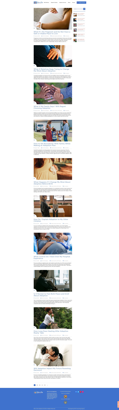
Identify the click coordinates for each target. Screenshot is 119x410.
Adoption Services (62, 2)
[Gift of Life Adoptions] (39, 393)
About (69, 2)
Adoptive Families (54, 2)
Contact (73, 2)
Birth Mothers (46, 2)
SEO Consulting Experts (79, 408)
